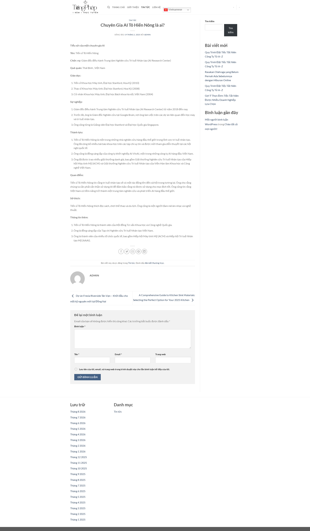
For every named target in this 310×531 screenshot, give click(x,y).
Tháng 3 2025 (77, 508)
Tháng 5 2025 (77, 496)
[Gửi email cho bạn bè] (132, 251)
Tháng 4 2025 (77, 502)
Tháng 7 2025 (77, 485)
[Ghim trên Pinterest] (138, 251)
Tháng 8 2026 (77, 411)
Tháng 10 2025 (78, 468)
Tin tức (145, 7)
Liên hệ (156, 7)
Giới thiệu (133, 7)
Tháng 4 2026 (77, 434)
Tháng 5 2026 (77, 428)
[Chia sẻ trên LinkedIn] (144, 251)
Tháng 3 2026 (77, 439)
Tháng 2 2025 (77, 513)
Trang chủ (118, 7)
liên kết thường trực (154, 263)
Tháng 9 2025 (77, 473)
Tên (76, 354)
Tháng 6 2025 (77, 491)
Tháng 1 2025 (77, 519)
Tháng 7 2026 (77, 417)
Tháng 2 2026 (77, 445)
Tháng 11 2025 (78, 462)
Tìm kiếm (209, 21)
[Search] (108, 7)
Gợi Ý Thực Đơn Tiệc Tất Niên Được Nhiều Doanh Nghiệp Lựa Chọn (222, 99)
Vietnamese (175, 9)
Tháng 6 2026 (77, 423)
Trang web (160, 354)
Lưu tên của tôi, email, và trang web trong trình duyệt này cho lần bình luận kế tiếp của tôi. (124, 369)
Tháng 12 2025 (78, 457)
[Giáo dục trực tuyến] (86, 7)
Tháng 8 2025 (77, 479)
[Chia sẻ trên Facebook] (121, 251)
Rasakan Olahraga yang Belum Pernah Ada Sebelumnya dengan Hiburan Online (221, 76)
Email (118, 354)
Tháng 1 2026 (77, 451)
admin (147, 35)
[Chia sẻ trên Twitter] (126, 251)
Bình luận (79, 326)
